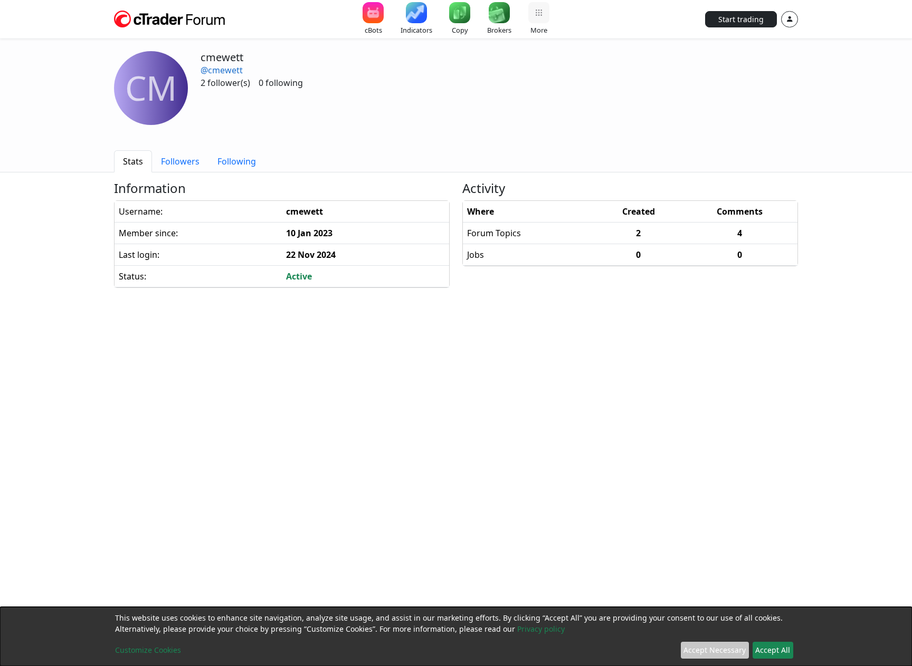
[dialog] (456, 636)
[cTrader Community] (170, 18)
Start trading (741, 19)
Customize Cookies (148, 650)
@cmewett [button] (222, 70)
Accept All (772, 650)
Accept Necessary (714, 650)
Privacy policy (541, 629)
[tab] (133, 161)
